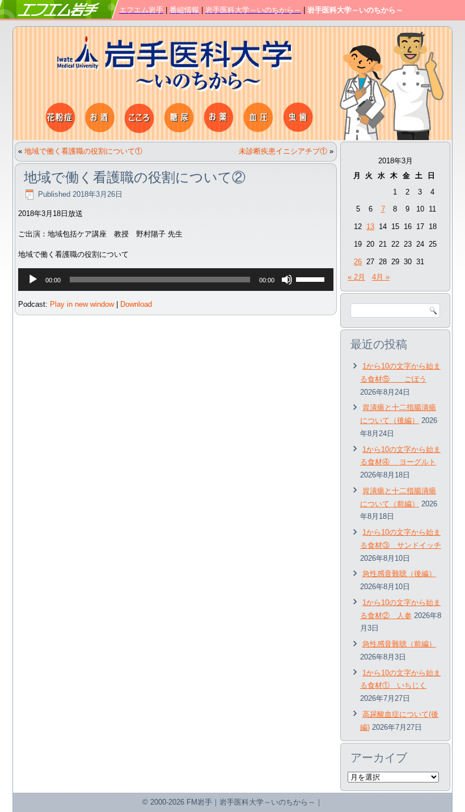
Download (136, 304)
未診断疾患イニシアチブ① (283, 151)
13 (370, 226)
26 (358, 261)
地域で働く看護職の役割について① (83, 151)
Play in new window (82, 304)
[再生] (33, 279)
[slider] (312, 278)
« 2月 (356, 277)
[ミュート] (287, 279)
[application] (175, 279)
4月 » (381, 277)
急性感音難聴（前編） (399, 644)
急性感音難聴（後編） (399, 573)
